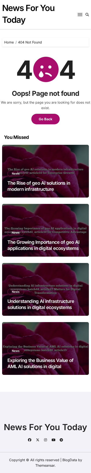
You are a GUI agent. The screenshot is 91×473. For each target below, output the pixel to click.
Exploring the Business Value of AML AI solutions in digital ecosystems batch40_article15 (40, 366)
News (15, 173)
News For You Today (45, 427)
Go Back (45, 119)
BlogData (69, 460)
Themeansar (45, 465)
